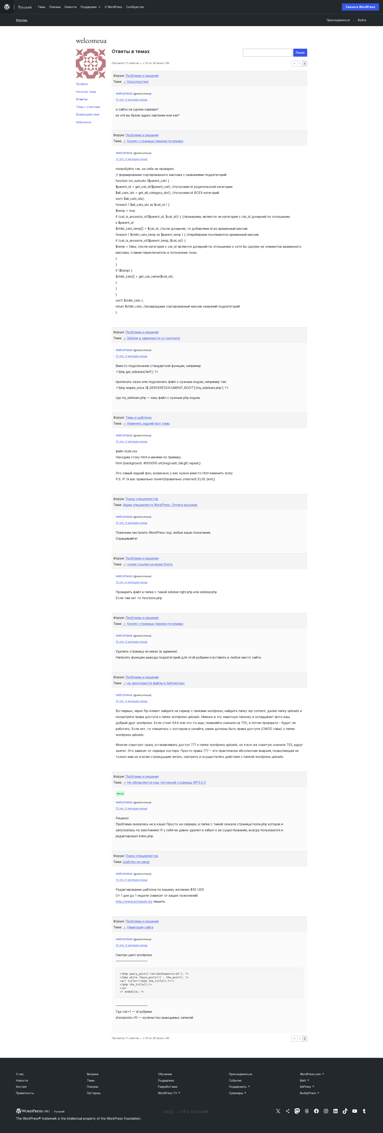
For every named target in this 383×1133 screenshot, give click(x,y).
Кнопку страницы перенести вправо (155, 141)
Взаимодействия (87, 114)
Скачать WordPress (360, 7)
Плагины (92, 1086)
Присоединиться (240, 1074)
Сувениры (237, 1093)
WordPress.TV (169, 1093)
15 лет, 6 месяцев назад (131, 99)
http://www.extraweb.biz (134, 901)
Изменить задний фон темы (148, 423)
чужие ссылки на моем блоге (150, 564)
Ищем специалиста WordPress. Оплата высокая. (160, 505)
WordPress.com (312, 1074)
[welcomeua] (91, 64)
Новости (22, 1080)
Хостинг (21, 1086)
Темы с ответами (88, 106)
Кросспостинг (138, 82)
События (235, 1080)
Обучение (165, 1074)
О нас (20, 1074)
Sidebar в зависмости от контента (153, 338)
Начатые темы (86, 91)
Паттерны (94, 1093)
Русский (59, 1111)
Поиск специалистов (141, 499)
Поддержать (239, 1086)
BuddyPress (309, 1093)
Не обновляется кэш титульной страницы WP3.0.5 (166, 782)
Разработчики (167, 1086)
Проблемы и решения (142, 76)
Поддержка (166, 1080)
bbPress (307, 1086)
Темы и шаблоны (138, 417)
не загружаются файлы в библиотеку (156, 683)
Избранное (83, 122)
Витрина (92, 1074)
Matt (304, 1080)
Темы (91, 1080)
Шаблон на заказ (136, 862)
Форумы (21, 20)
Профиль (82, 84)
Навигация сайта (140, 927)
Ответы (81, 99)
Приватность (25, 1093)
